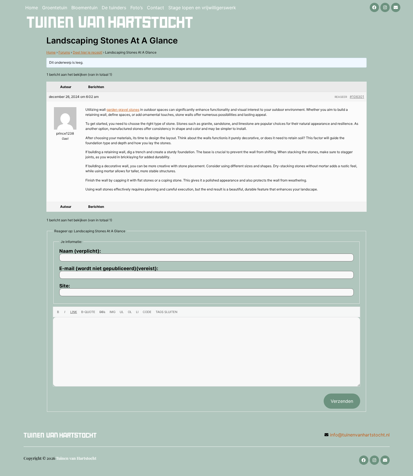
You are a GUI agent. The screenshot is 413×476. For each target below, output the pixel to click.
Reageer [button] (341, 96)
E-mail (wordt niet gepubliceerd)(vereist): (108, 268)
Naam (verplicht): (80, 251)
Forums (64, 52)
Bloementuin (84, 7)
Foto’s (136, 7)
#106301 (357, 97)
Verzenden (342, 401)
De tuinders (114, 7)
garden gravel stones (122, 109)
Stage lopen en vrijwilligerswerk (202, 7)
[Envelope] (395, 7)
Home (31, 7)
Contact (155, 7)
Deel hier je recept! (87, 52)
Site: (64, 286)
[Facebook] (374, 7)
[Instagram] (385, 7)
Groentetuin (54, 7)
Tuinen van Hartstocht (76, 458)
